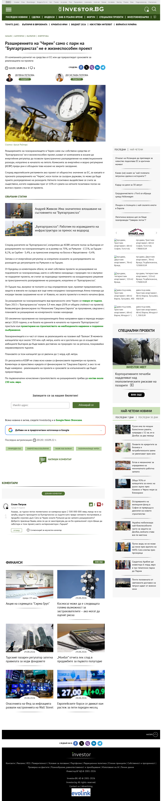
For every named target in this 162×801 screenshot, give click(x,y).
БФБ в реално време (71, 17)
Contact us (74, 786)
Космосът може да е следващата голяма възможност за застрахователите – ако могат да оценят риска (78, 609)
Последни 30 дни (148, 417)
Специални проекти (111, 17)
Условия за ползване (59, 763)
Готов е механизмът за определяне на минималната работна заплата (143, 467)
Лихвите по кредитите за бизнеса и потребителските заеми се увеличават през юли (144, 449)
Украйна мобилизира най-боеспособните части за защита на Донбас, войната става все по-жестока (143, 528)
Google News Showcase (69, 420)
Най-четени (136, 149)
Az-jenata (64, 2)
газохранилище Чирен (88, 448)
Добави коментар (53, 493)
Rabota (104, 2)
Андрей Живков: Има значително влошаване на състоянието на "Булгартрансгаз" (68, 211)
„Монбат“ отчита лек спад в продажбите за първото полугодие (79, 659)
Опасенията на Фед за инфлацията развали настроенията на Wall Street (29, 705)
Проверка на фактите (38, 767)
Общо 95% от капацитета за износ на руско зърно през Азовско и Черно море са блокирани (144, 486)
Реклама (21, 763)
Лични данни (127, 767)
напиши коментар (60, 459)
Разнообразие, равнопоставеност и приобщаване (75, 767)
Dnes (23, 2)
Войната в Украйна (126, 24)
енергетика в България (38, 448)
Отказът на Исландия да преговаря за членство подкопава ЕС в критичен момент (134, 161)
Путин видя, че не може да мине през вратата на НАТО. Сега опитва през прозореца (144, 548)
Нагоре (149, 734)
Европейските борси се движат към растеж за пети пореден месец (80, 705)
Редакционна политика (95, 763)
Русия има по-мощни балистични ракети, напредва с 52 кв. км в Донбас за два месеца (143, 431)
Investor (16, 2)
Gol (51, 2)
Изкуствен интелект (101, 24)
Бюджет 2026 (78, 24)
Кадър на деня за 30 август (128, 184)
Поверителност (39, 763)
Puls (70, 2)
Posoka (126, 2)
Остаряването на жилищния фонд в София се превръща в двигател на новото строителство (142, 507)
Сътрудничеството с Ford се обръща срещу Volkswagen (133, 195)
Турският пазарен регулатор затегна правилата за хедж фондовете (29, 659)
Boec (132, 2)
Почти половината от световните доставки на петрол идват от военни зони (144, 584)
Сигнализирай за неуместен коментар (46, 530)
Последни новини (17, 17)
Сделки (36, 17)
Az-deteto (111, 2)
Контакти (10, 763)
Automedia (88, 2)
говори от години (92, 300)
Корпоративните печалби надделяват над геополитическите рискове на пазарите (135, 379)
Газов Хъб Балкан (63, 448)
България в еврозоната (34, 24)
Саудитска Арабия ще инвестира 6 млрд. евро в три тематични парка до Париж (144, 566)
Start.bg (119, 2)
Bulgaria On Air (42, 2)
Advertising (87, 786)
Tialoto (56, 2)
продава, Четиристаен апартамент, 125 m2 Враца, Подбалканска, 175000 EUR (147, 277)
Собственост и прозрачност (141, 763)
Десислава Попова (76, 75)
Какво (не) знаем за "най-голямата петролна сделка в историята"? (132, 174)
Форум (91, 17)
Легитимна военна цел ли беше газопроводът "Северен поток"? (130, 219)
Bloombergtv (31, 2)
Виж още (136, 394)
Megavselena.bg (141, 2)
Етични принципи (117, 763)
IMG (9, 2)
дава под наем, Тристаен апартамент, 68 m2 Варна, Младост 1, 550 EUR (147, 311)
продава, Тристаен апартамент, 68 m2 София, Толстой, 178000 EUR (145, 244)
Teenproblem (78, 2)
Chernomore (152, 2)
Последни (120, 149)
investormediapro (138, 17)
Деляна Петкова (24, 75)
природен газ (14, 448)
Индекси (49, 17)
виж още (99, 562)
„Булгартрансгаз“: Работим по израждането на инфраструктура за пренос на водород (67, 228)
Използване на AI (110, 767)
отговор (16, 530)
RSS (28, 763)
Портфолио (76, 763)
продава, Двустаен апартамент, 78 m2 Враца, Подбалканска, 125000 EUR (146, 261)
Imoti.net (97, 2)
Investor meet (154, 17)
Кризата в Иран (59, 24)
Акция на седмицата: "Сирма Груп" (28, 603)
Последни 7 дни (124, 417)
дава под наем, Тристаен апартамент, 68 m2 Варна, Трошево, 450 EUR (147, 294)
